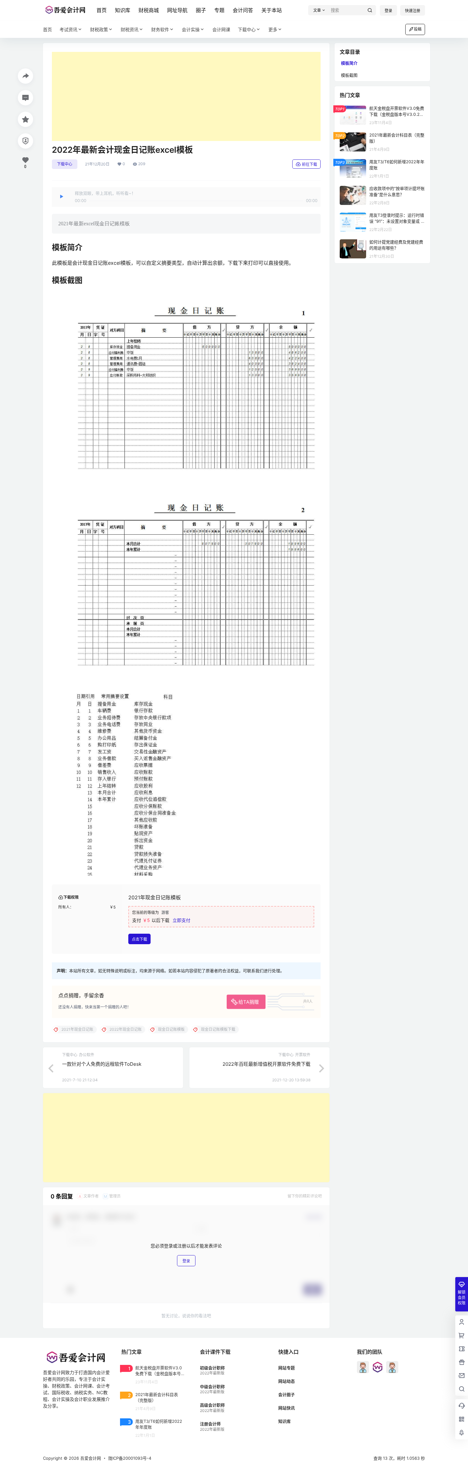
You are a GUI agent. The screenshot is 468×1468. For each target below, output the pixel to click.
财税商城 (148, 10)
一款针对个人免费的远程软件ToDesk (101, 1064)
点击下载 (139, 939)
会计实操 (191, 29)
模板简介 (349, 63)
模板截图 (349, 75)
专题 (219, 10)
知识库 (122, 10)
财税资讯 (129, 29)
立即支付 (181, 920)
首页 (101, 10)
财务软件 (160, 29)
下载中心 (247, 29)
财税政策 (99, 29)
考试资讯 (68, 29)
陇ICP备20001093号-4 (129, 1458)
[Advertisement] (186, 96)
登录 (388, 10)
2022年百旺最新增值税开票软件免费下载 (266, 1064)
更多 (272, 29)
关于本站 (271, 10)
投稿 (418, 29)
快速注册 (412, 10)
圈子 (201, 10)
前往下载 (309, 164)
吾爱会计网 (90, 1458)
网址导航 (177, 10)
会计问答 (243, 10)
